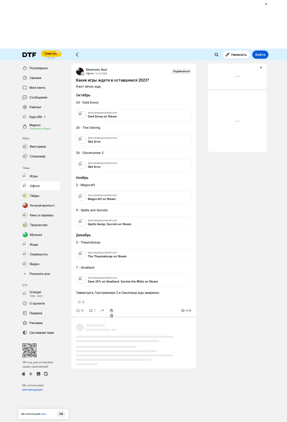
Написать (239, 55)
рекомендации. (32, 389)
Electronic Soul (96, 69)
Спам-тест (51, 53)
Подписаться (181, 71)
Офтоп (90, 73)
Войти (260, 55)
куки (43, 413)
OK (61, 414)
